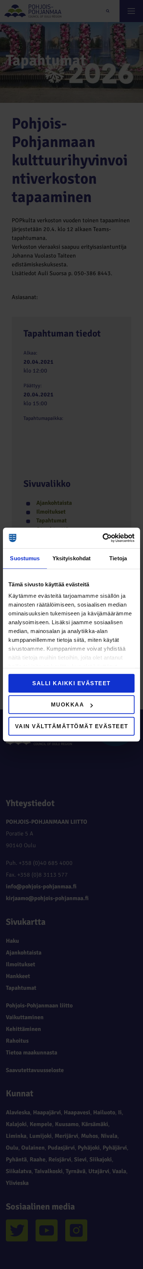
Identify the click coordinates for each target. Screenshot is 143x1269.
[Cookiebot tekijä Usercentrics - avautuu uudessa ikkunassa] (103, 538)
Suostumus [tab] (25, 558)
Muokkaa (67, 704)
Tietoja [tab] (118, 558)
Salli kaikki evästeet (71, 683)
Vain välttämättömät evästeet (71, 726)
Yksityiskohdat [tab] (71, 558)
